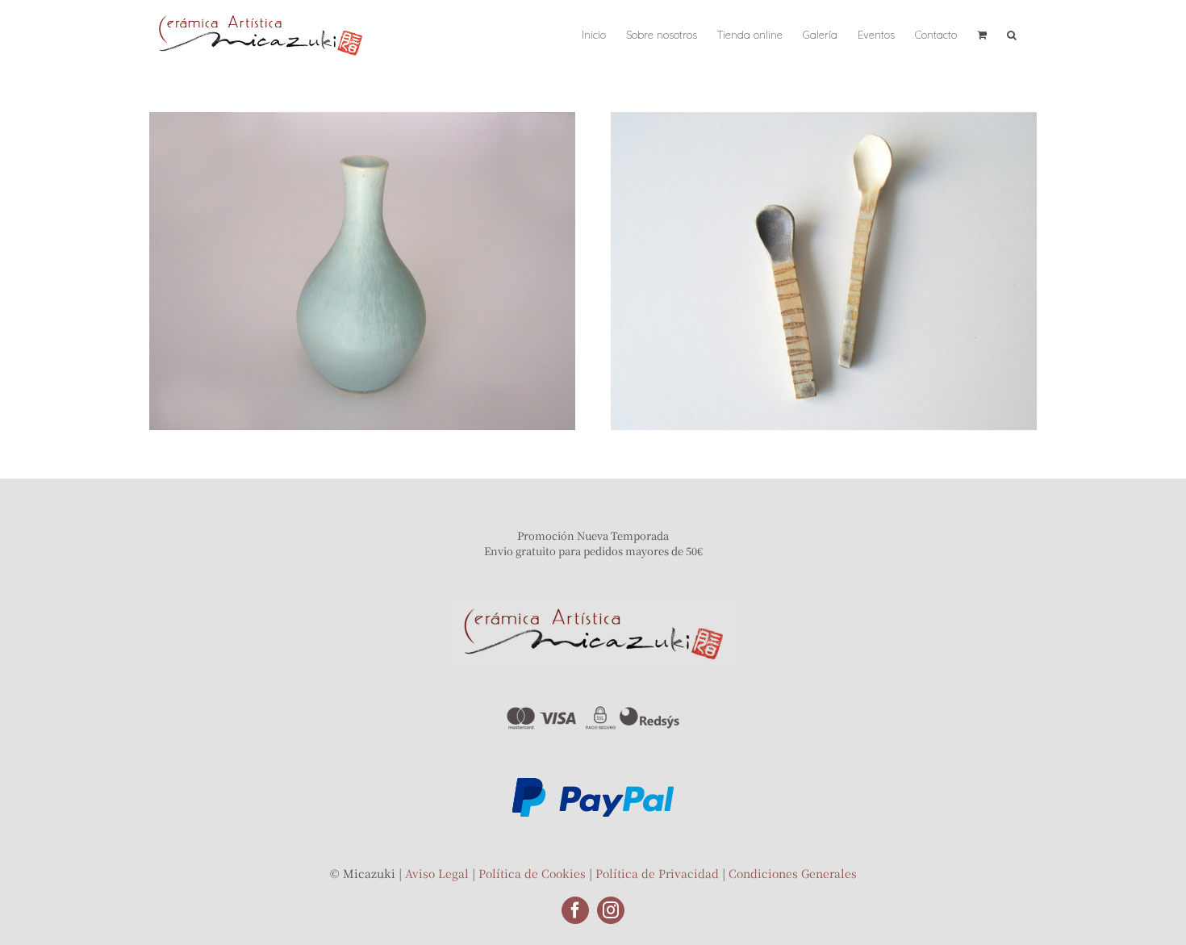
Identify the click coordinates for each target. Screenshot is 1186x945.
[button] (1012, 34)
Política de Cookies (532, 873)
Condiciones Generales (793, 873)
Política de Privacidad (657, 873)
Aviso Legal (437, 873)
